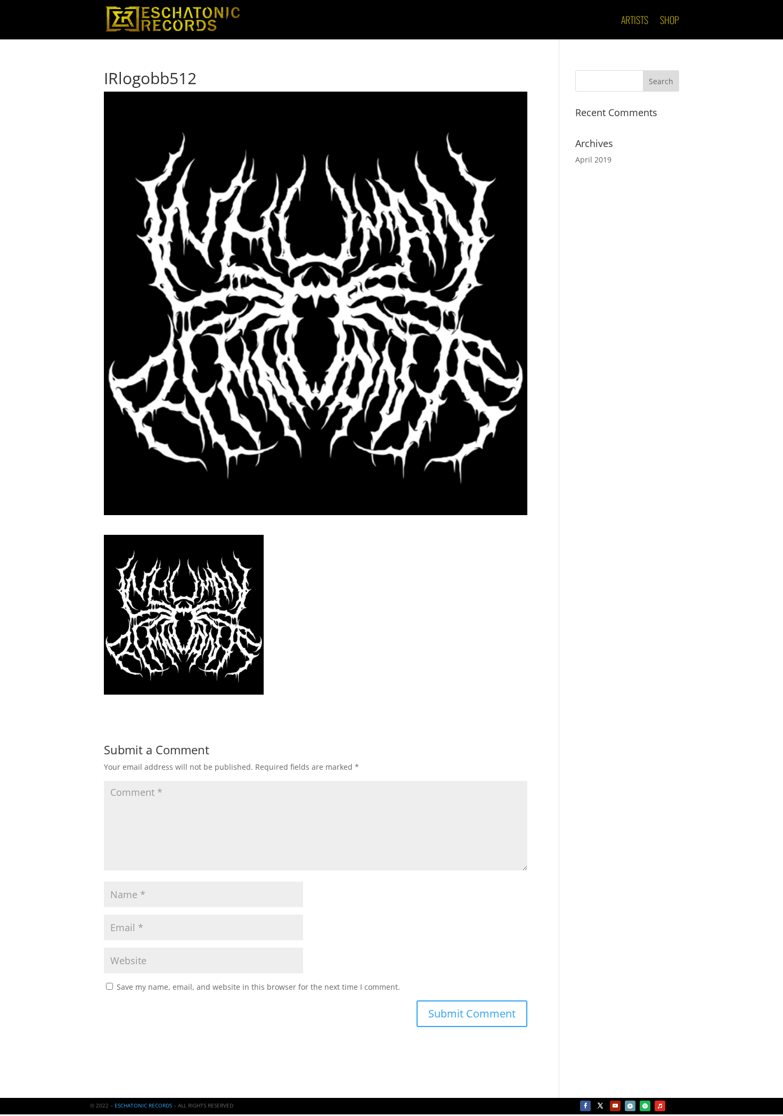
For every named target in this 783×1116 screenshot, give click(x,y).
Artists (634, 21)
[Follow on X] (600, 1106)
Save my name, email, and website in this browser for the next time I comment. (258, 987)
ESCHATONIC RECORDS (143, 1105)
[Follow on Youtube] (615, 1106)
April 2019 (593, 159)
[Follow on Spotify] (645, 1106)
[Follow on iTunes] (660, 1106)
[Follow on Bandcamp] (630, 1106)
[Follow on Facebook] (585, 1106)
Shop (669, 21)
